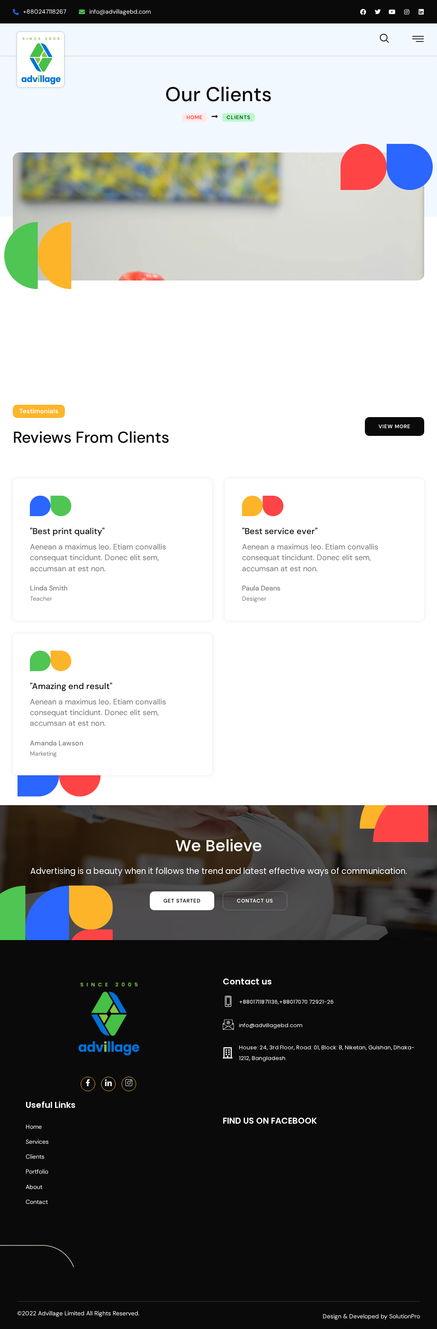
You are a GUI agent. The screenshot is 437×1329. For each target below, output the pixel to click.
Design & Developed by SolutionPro (371, 1316)
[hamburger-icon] (418, 40)
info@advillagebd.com (120, 11)
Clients (35, 1156)
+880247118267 (44, 11)
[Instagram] (129, 1084)
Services (37, 1141)
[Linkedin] (108, 1084)
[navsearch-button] (384, 37)
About (34, 1187)
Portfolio (37, 1171)
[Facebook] (88, 1084)
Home (34, 1126)
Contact (37, 1202)
